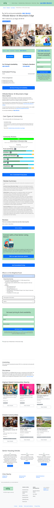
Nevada (8, 7)
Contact (15, 506)
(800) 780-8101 (23, 50)
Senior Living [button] (14, 3)
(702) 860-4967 (26, 66)
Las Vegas (13, 7)
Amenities (12, 50)
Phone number (6, 324)
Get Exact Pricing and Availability (18, 87)
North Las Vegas (22, 476)
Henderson (4, 477)
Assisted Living (22, 3)
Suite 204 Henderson (40, 476)
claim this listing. (30, 376)
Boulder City (21, 477)
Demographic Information (9, 297)
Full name (5, 315)
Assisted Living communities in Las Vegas (16, 128)
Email (4, 319)
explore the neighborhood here (22, 108)
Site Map (20, 506)
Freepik (44, 488)
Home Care (34, 3)
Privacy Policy (25, 331)
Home (4, 7)
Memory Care (28, 3)
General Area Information (9, 276)
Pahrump (38, 477)
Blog (38, 3)
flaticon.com (45, 489)
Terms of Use (20, 331)
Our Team (35, 494)
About (8, 50)
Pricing (4, 50)
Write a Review (18, 228)
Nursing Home (25, 497)
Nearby (5, 301)
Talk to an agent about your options (18, 256)
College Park (4, 476)
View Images (47, 44)
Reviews (17, 50)
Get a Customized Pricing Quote (18, 174)
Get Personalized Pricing (18, 265)
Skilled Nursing (25, 499)
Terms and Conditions (28, 506)
